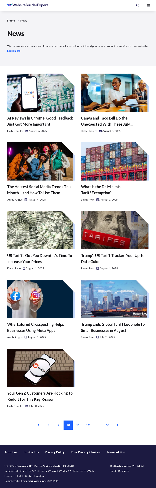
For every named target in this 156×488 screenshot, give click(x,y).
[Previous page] (38, 425)
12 (88, 425)
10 (68, 425)
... (98, 425)
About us (11, 452)
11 (78, 425)
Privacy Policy (55, 452)
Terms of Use (116, 452)
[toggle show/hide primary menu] (148, 5)
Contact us (31, 452)
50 (107, 425)
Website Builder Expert (19, 5)
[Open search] (137, 5)
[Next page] (117, 425)
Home (11, 20)
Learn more (14, 50)
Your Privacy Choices (85, 452)
